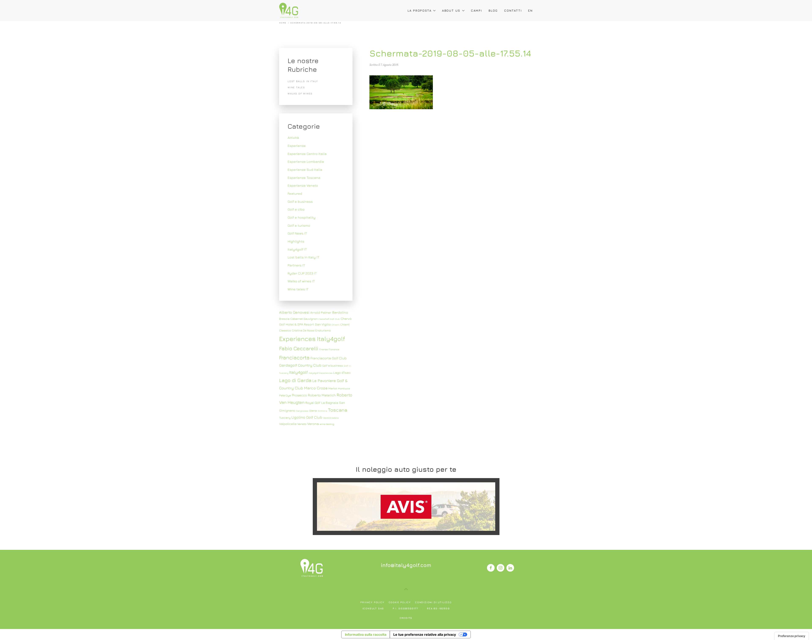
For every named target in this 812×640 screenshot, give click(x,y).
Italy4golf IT (297, 249)
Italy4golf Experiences (320, 373)
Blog (493, 10)
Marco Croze (316, 388)
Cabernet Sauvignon (304, 318)
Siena (313, 410)
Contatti (513, 10)
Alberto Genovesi (294, 312)
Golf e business (300, 201)
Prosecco (299, 395)
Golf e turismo (299, 225)
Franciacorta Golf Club (328, 358)
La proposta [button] (419, 10)
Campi (476, 10)
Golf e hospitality (301, 217)
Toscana (337, 410)
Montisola (344, 388)
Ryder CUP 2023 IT (302, 273)
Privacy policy (372, 602)
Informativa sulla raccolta (365, 634)
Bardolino (340, 312)
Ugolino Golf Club (306, 417)
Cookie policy (400, 602)
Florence (334, 349)
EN (530, 10)
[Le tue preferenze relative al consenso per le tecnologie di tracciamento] (792, 636)
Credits (406, 618)
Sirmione (322, 411)
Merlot (332, 388)
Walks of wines (300, 93)
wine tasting (327, 424)
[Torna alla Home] (288, 10)
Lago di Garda (295, 380)
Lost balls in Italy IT (303, 257)
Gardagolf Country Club (300, 365)
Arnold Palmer (320, 312)
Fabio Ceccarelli (298, 348)
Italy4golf (298, 372)
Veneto (301, 424)
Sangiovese (302, 411)
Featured (295, 193)
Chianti (335, 324)
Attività (293, 137)
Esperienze (297, 146)
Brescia (284, 318)
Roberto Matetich (322, 395)
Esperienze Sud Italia (305, 169)
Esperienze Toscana (304, 177)
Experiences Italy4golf (312, 338)
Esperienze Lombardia (306, 161)
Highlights (296, 241)
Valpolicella (287, 424)
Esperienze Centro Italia (307, 154)
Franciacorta (294, 357)
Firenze (323, 349)
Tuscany (285, 417)
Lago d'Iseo (342, 372)
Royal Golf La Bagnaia (321, 402)
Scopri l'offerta (406, 506)
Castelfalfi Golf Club (329, 319)
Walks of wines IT (301, 281)
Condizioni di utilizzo (433, 602)
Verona (313, 424)
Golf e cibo (296, 209)
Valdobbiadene (331, 418)
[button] (406, 589)
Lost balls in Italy (303, 81)
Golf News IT (297, 233)
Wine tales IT (298, 289)
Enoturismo (323, 330)
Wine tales (296, 87)
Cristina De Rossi (303, 330)
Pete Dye (285, 395)
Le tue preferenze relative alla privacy (424, 634)
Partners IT (296, 265)
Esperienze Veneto (303, 185)
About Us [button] (451, 10)
